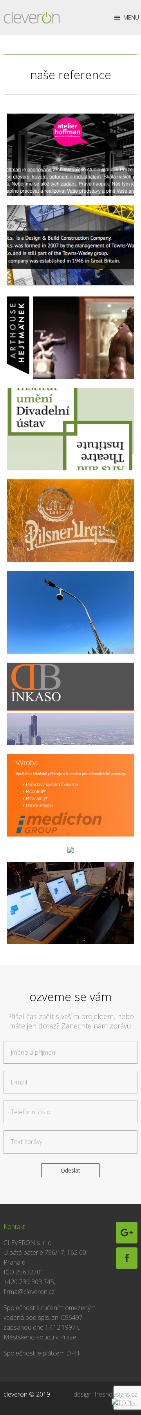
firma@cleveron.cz (29, 1291)
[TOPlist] (124, 1403)
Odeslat (70, 1170)
